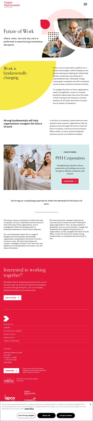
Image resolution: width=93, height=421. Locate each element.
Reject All (46, 415)
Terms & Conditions (11, 341)
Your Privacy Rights (26, 415)
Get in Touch (10, 298)
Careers (7, 328)
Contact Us (8, 324)
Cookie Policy (9, 338)
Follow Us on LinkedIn (13, 331)
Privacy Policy (10, 334)
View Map (8, 362)
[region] (46, 411)
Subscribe (9, 371)
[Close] (90, 404)
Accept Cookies (66, 415)
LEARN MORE (68, 181)
